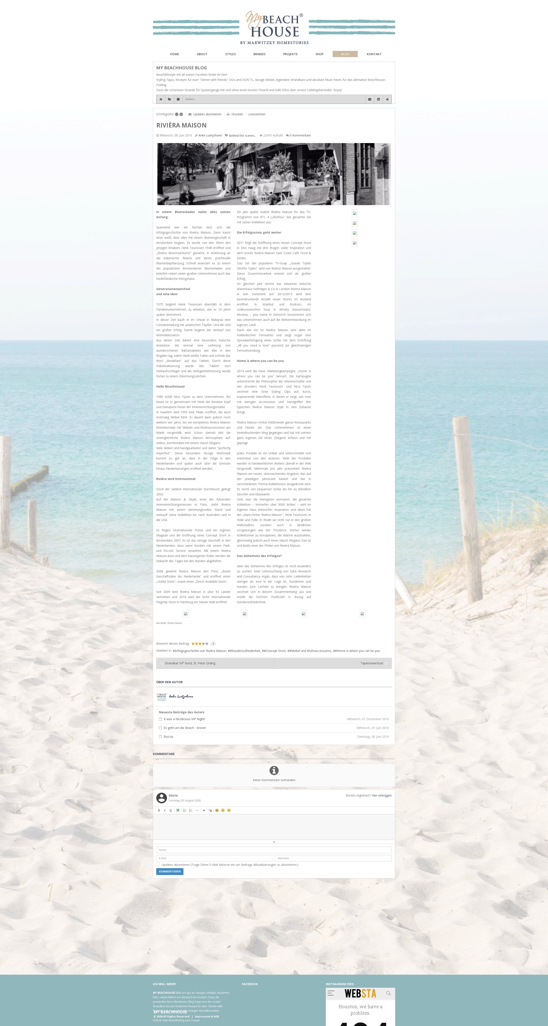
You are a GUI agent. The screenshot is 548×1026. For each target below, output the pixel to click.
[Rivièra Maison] (274, 174)
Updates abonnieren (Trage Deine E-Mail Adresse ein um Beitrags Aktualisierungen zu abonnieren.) (230, 864)
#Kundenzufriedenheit (245, 651)
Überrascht (229, 810)
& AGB (215, 1016)
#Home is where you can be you (357, 651)
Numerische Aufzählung (191, 810)
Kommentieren (170, 871)
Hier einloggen (382, 795)
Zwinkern (247, 810)
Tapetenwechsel (371, 663)
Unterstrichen (170, 810)
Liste (197, 810)
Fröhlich (217, 810)
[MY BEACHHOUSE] (274, 27)
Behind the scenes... (242, 135)
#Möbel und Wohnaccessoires (310, 651)
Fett (158, 810)
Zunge (235, 810)
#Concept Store (275, 651)
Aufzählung (185, 810)
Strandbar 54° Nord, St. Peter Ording (190, 663)
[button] (387, 99)
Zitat (204, 810)
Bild (177, 810)
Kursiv (164, 810)
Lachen (223, 810)
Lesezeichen (256, 114)
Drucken (237, 114)
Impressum (202, 1016)
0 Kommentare (300, 135)
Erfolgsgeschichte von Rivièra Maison (200, 651)
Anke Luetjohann (210, 135)
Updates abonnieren (207, 114)
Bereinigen (210, 810)
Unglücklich (241, 810)
